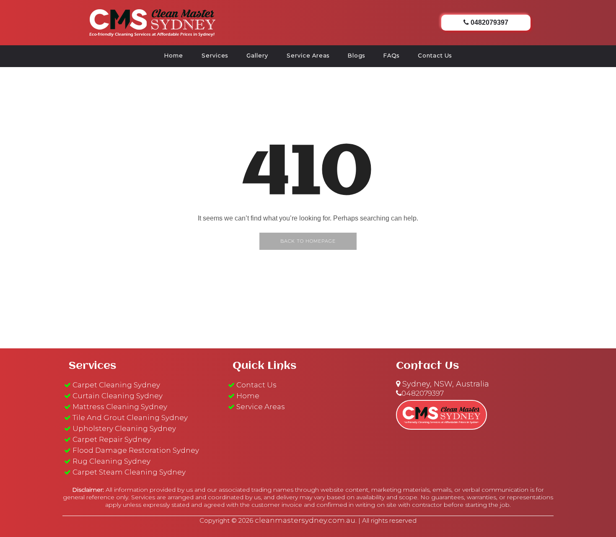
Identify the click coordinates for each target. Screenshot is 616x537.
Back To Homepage (308, 241)
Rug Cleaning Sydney (111, 461)
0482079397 (422, 393)
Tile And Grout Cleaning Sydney (130, 417)
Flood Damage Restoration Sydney (135, 450)
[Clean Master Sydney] (152, 21)
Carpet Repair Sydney (111, 439)
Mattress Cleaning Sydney (119, 406)
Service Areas (308, 55)
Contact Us (435, 55)
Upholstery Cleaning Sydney (124, 428)
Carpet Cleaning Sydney (116, 385)
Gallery (257, 55)
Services (215, 55)
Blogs (356, 55)
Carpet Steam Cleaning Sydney (129, 472)
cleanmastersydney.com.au (305, 520)
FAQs (391, 55)
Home (173, 55)
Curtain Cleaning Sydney (117, 396)
